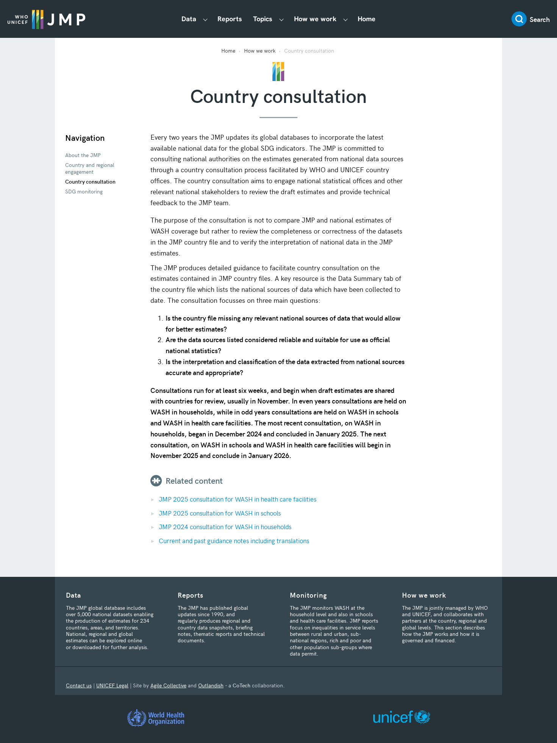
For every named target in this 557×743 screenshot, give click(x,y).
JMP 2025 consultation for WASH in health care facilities (237, 498)
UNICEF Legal (112, 685)
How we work (315, 18)
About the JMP (83, 155)
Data (188, 18)
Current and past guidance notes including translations (234, 540)
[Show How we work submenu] (345, 19)
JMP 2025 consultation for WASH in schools (220, 512)
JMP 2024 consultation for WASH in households (225, 526)
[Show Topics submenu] (281, 19)
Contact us (79, 685)
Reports (229, 18)
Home (367, 18)
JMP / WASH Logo (46, 19)
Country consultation (90, 181)
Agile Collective (168, 685)
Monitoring (308, 595)
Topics (262, 18)
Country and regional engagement (89, 168)
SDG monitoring (84, 191)
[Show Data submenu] (205, 19)
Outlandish (211, 685)
